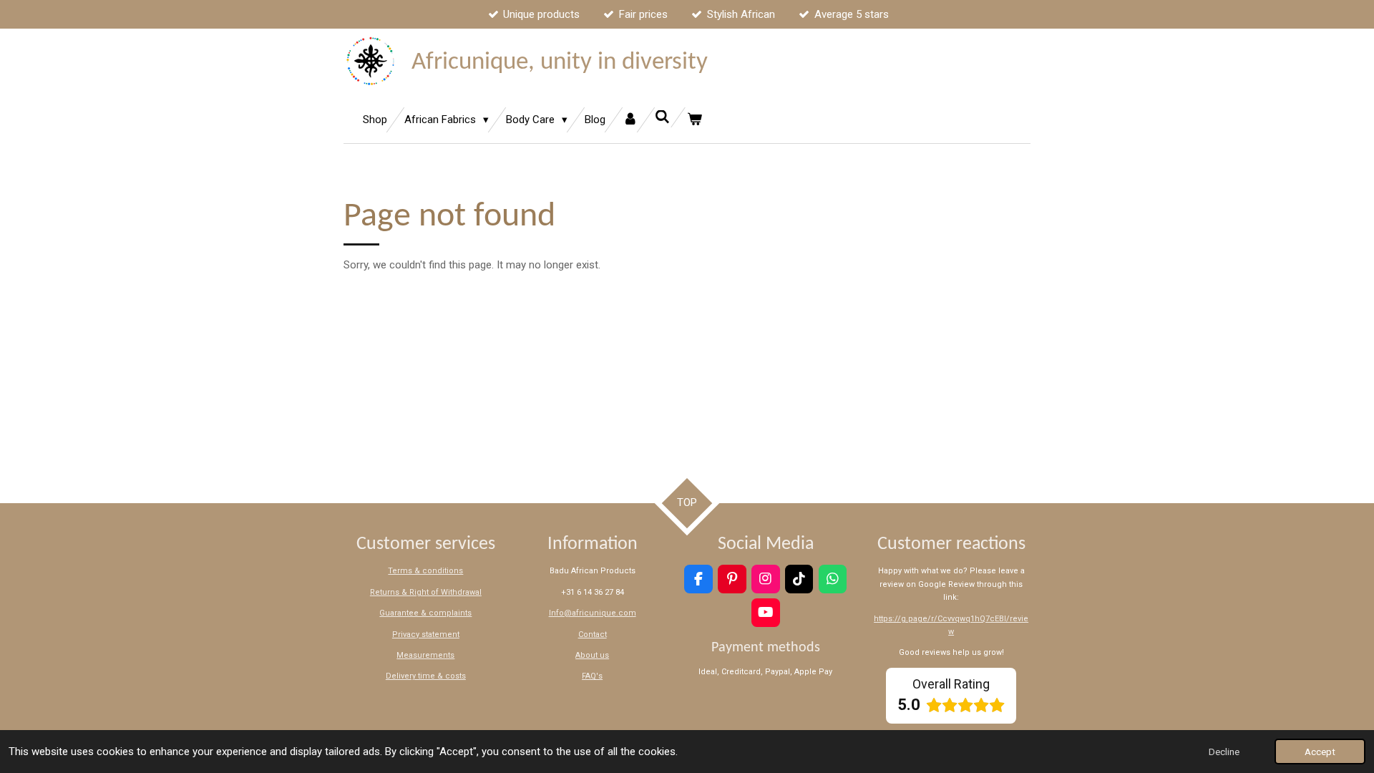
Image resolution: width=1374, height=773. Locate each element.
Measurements (425, 655)
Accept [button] (1320, 751)
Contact (592, 634)
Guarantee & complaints (425, 613)
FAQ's (592, 676)
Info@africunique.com (592, 613)
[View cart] (694, 119)
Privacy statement (425, 634)
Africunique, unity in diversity (559, 62)
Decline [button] (1224, 751)
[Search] (662, 117)
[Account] (630, 119)
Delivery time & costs (426, 676)
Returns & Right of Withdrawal (426, 592)
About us (592, 655)
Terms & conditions (425, 570)
